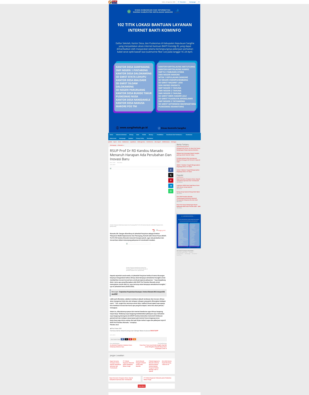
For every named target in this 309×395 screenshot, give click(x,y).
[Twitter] (126, 339)
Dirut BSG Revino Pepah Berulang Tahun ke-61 (167, 362)
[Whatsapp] (170, 191)
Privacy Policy (180, 253)
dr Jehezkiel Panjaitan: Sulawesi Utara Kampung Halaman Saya (121, 345)
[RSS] (134, 339)
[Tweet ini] (170, 175)
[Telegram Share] (170, 186)
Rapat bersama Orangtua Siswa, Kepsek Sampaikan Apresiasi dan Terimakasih (115, 364)
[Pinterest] (130, 339)
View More (142, 386)
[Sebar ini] (170, 170)
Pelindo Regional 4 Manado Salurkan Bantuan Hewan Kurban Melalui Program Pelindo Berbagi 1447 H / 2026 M (154, 366)
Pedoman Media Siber (182, 252)
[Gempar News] (112, 2)
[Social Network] (199, 2)
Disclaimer (194, 253)
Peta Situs (179, 255)
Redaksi (191, 252)
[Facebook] (122, 339)
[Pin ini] (170, 180)
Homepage (187, 253)
